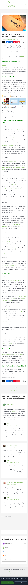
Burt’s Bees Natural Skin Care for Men (14, 188)
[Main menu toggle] (25, 4)
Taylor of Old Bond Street (8, 145)
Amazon (22, 56)
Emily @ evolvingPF (12, 445)
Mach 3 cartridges (6, 167)
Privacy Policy (14, 573)
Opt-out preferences (14, 576)
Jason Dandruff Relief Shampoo (9, 247)
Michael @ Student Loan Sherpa (15, 482)
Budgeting (12, 39)
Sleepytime (12, 298)
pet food (9, 354)
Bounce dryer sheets (7, 343)
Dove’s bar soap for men (18, 184)
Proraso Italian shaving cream (15, 137)
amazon (12, 489)
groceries (4, 354)
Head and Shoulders (7, 241)
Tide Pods (21, 311)
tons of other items (18, 354)
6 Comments (5, 39)
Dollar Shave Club (11, 161)
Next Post (14, 390)
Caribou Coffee (22, 296)
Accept (7, 582)
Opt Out (20, 582)
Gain (6, 309)
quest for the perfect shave (19, 129)
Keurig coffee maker (15, 280)
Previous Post (14, 387)
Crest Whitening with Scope (9, 265)
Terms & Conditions (14, 572)
